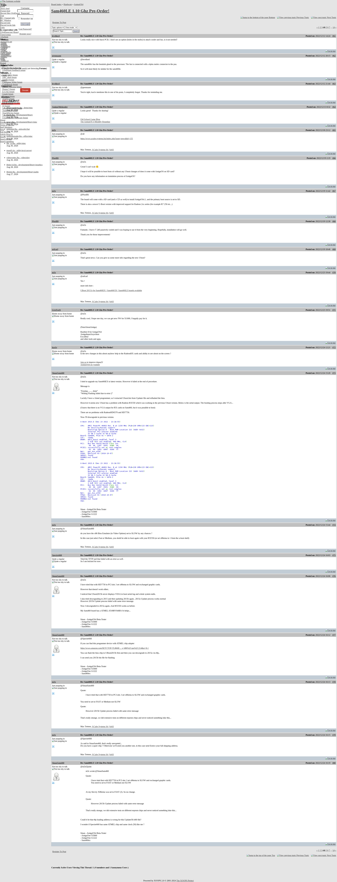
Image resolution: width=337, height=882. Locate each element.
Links (2, 27)
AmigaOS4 (78, 4)
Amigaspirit (5, 46)
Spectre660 (57, 555)
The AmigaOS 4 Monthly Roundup (95, 122)
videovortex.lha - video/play (18, 157)
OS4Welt (4, 37)
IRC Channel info (7, 18)
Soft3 (111, 150)
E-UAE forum (8, 92)
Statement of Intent (8, 122)
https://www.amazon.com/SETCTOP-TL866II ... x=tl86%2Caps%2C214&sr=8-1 (114, 648)
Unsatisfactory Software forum (15, 118)
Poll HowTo (5, 132)
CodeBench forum (10, 84)
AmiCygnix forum (10, 75)
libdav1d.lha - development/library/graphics (24, 165)
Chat (2, 16)
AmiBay (4, 51)
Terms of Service (7, 125)
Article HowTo (6, 134)
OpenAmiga (5, 35)
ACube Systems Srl (100, 150)
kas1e (54, 347)
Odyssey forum (8, 101)
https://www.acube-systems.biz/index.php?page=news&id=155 (106, 138)
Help (2, 130)
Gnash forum (7, 94)
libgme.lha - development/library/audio (22, 172)
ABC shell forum (9, 77)
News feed (4, 8)
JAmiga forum (8, 99)
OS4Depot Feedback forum (13, 70)
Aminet (3, 44)
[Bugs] (16, 32)
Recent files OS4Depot (10, 13)
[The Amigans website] (10, 1)
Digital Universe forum (12, 87)
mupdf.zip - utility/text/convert (19, 150)
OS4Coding (5, 54)
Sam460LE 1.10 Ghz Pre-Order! (80, 10)
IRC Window (5, 20)
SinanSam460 (58, 373)
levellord (56, 36)
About (2, 120)
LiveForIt (56, 310)
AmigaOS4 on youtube (90, 364)
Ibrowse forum (8, 96)
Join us (83, 362)
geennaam (56, 56)
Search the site (6, 139)
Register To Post (59, 22)
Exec (2, 58)
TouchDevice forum (10, 113)
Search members (7, 141)
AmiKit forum (8, 80)
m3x (54, 130)
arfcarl (55, 249)
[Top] (330, 50)
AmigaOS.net (6, 42)
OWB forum (7, 103)
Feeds (2, 6)
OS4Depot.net (6, 32)
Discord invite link (7, 25)
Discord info (5, 23)
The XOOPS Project (185, 880)
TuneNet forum (8, 115)
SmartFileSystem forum (12, 108)
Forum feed (5, 11)
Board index (56, 4)
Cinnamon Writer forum (12, 82)
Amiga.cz (4, 61)
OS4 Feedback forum (11, 68)
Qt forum (6, 106)
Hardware (68, 4)
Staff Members (6, 127)
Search (3, 137)
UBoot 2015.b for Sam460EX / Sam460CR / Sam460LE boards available (111, 290)
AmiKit (3, 49)
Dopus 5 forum (8, 89)
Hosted (3, 63)
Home (2, 4)
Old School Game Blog (90, 119)
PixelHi (55, 158)
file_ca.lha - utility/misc (16, 143)
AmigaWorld (5, 56)
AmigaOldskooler (60, 107)
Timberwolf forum (10, 111)
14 (334, 27)
